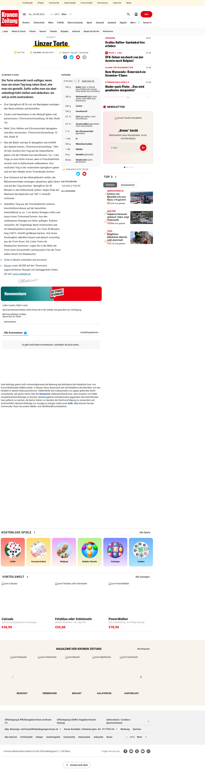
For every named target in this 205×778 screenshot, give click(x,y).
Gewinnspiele (70, 3)
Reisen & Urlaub (18, 31)
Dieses (7, 265)
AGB (70, 403)
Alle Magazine (143, 649)
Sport (89, 22)
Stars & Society (75, 22)
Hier (76, 403)
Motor (133, 22)
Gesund (100, 22)
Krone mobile (86, 3)
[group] (145, 532)
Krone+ (26, 22)
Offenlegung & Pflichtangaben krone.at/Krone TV (28, 721)
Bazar (128, 3)
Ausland (112, 22)
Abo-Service (11, 737)
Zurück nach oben (77, 765)
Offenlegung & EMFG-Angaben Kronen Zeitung (76, 721)
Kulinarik (76, 31)
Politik (60, 22)
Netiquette (44, 394)
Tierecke (53, 31)
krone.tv (147, 22)
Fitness (32, 31)
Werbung (125, 729)
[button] (139, 22)
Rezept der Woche (91, 31)
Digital (123, 22)
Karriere (137, 729)
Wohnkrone (108, 31)
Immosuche (102, 3)
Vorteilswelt (27, 3)
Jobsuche (117, 3)
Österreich (39, 22)
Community (54, 3)
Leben (5, 31)
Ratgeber (64, 31)
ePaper (41, 3)
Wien (50, 22)
